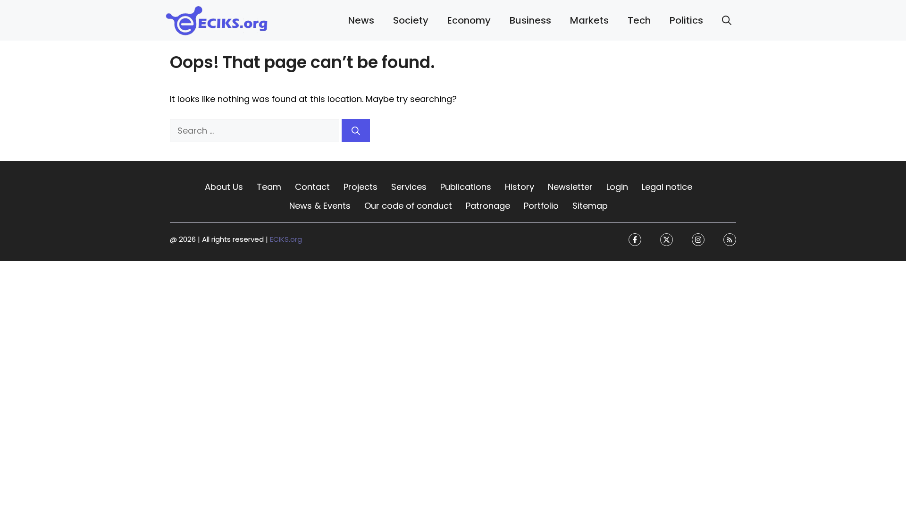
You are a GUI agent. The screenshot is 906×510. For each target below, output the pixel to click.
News (361, 20)
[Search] (356, 130)
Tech (639, 20)
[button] (727, 20)
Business (530, 20)
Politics (686, 20)
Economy (469, 20)
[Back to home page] (217, 20)
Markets (589, 20)
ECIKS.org (286, 240)
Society (410, 20)
